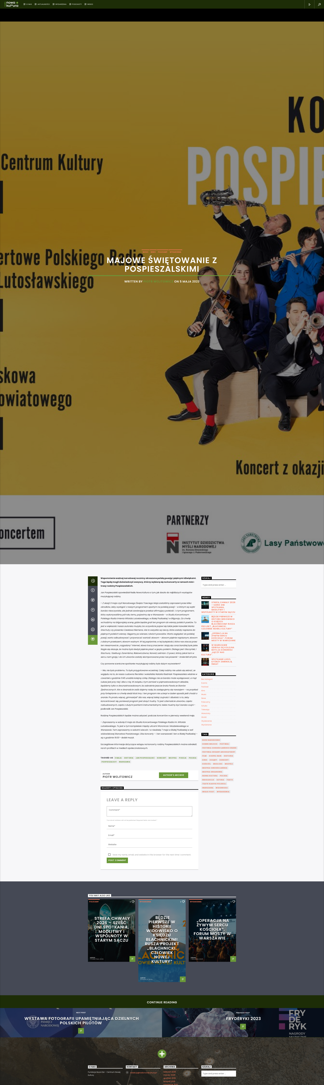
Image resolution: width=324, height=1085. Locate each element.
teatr (230, 822)
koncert (161, 800)
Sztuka (204, 748)
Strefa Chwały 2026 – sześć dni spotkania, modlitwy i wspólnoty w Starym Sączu (218, 649)
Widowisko (222, 830)
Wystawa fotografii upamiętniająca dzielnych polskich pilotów (81, 1063)
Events (204, 725)
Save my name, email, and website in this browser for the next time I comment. (152, 896)
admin (92, 1000)
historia (128, 800)
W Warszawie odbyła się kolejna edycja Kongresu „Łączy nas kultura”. (217, 692)
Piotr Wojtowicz (158, 301)
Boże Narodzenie (211, 782)
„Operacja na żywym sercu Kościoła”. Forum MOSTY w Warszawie (223, 679)
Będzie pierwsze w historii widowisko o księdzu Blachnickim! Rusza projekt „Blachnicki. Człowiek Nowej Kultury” (218, 665)
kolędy (213, 802)
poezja (182, 800)
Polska (192, 800)
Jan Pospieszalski (145, 800)
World (203, 759)
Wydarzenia (60, 4)
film (204, 798)
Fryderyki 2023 (243, 1061)
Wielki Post (208, 834)
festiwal (224, 786)
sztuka (220, 822)
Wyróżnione (206, 767)
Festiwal (204, 729)
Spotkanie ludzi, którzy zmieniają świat (221, 703)
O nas (29, 4)
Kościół (206, 806)
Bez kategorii (206, 721)
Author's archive (173, 817)
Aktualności (44, 4)
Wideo (90, 4)
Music (145, 271)
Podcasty (77, 4)
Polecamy (162, 271)
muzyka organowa (212, 814)
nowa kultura (209, 818)
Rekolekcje (208, 822)
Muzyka (173, 800)
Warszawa (124, 804)
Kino (203, 732)
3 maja (118, 800)
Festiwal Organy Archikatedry (218, 794)
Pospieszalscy (109, 804)
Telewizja (205, 751)
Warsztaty (205, 755)
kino (204, 802)
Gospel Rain (215, 798)
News (153, 271)
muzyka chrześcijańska (214, 810)
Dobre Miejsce (209, 786)
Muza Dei (217, 806)
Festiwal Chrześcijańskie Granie (219, 790)
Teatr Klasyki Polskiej (214, 826)
